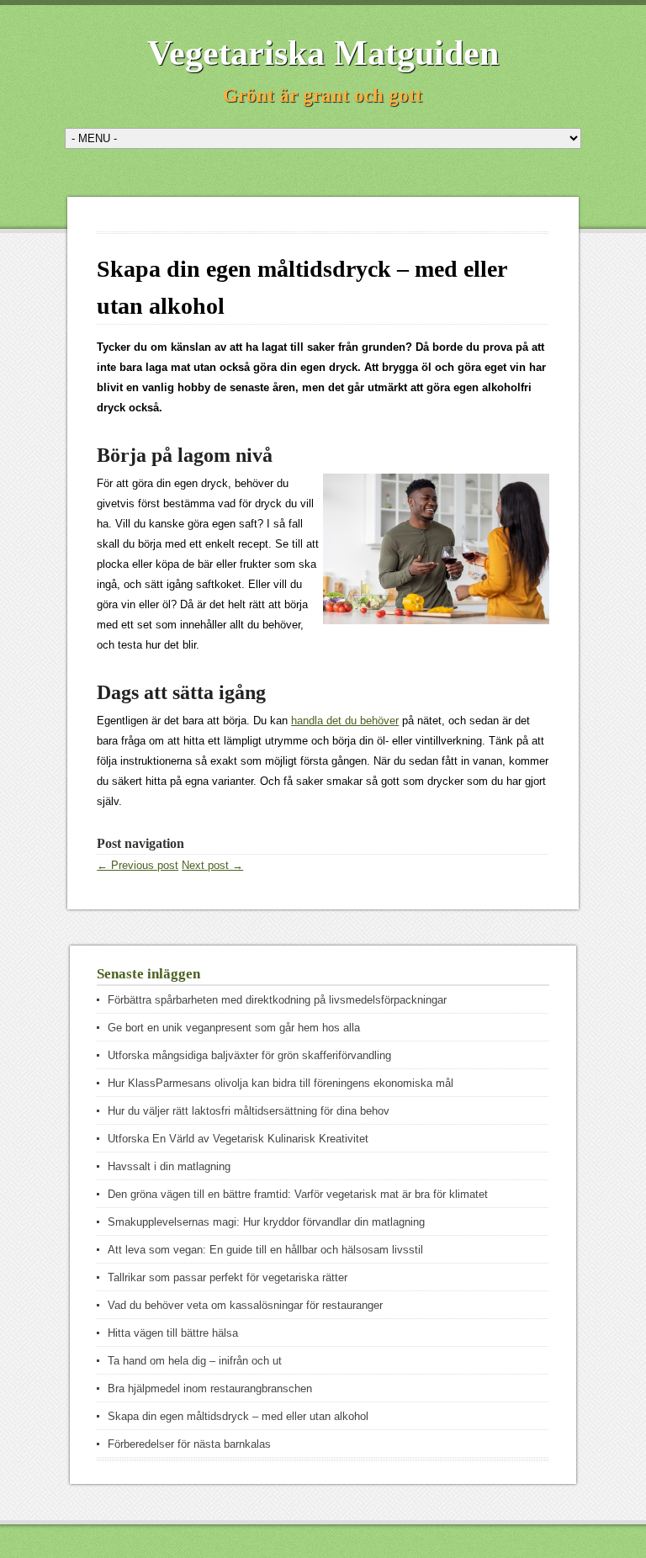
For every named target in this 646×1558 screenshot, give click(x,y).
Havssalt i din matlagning (169, 1166)
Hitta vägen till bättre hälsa (173, 1333)
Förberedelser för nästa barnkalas (189, 1444)
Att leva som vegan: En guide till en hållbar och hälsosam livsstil (265, 1249)
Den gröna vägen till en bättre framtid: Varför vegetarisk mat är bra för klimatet (298, 1194)
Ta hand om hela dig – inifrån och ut (195, 1360)
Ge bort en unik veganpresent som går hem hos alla (234, 1027)
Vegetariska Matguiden (323, 53)
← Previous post (137, 865)
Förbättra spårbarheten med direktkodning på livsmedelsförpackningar (277, 1000)
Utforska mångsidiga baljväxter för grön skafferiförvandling (249, 1055)
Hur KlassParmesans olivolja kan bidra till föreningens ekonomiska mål (280, 1083)
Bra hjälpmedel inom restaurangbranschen (210, 1388)
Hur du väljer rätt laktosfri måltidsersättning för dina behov (248, 1111)
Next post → (212, 865)
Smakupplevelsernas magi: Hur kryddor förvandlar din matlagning (266, 1222)
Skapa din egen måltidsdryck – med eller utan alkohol (238, 1416)
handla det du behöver (345, 720)
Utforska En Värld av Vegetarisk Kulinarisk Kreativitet (238, 1138)
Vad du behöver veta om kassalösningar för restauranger (245, 1305)
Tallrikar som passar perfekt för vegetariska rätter (227, 1277)
